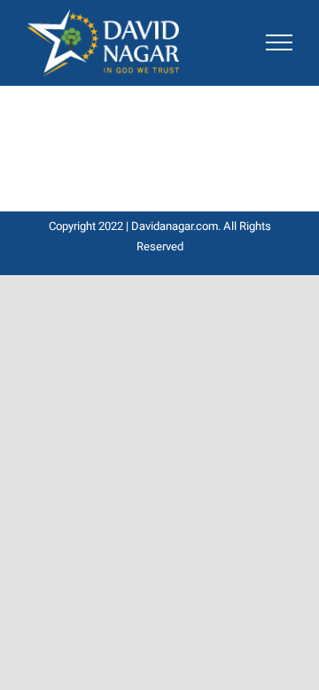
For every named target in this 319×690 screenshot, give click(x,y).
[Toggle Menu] (279, 42)
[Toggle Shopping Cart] (186, 42)
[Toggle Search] (229, 41)
